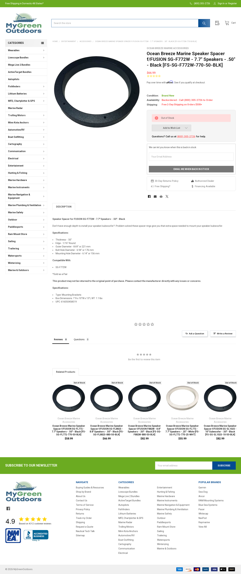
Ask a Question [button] (196, 333)
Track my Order (84, 518)
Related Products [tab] (65, 372)
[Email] (155, 196)
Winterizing (14, 263)
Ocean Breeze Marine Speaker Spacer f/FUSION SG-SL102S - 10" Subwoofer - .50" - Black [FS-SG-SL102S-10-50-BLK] (220, 430)
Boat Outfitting (16, 137)
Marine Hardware (17, 180)
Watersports (15, 255)
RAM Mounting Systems (211, 500)
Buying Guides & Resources (90, 487)
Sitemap (80, 535)
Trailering (13, 248)
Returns (80, 513)
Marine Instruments (19, 187)
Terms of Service (85, 505)
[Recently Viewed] (218, 23)
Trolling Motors (17, 115)
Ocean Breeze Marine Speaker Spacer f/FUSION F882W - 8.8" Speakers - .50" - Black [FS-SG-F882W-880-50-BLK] (144, 430)
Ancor (202, 496)
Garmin (202, 487)
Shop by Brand (83, 492)
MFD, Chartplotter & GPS (21, 101)
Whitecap (203, 513)
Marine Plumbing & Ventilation (24, 205)
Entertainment (15, 165)
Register (232, 3)
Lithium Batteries (17, 93)
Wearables (14, 50)
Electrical (13, 158)
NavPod (203, 518)
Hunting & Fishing (17, 173)
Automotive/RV (16, 129)
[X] (167, 196)
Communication (17, 151)
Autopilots (13, 79)
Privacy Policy (83, 509)
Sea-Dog (203, 492)
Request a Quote (84, 526)
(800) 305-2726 (186, 136)
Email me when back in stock (191, 169)
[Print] (161, 196)
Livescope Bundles (18, 57)
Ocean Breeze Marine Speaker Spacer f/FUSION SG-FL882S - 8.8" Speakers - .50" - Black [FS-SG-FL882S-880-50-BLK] (107, 430)
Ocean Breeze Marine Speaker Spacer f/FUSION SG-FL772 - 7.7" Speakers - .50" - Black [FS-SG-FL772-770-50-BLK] (69, 430)
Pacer (202, 509)
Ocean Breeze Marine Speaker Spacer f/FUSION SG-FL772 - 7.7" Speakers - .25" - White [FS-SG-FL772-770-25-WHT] (182, 430)
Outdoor (12, 219)
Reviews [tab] (58, 339)
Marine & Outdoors (18, 270)
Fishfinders (14, 86)
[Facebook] (149, 196)
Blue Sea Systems (208, 505)
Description (63, 206)
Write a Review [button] (224, 333)
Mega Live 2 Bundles (19, 64)
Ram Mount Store (17, 234)
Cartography (15, 144)
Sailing (12, 241)
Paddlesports (15, 227)
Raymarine (204, 522)
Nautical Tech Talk (85, 531)
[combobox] (130, 23)
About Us (80, 496)
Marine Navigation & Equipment (19, 196)
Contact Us (81, 500)
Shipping (80, 522)
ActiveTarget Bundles (19, 72)
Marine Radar (15, 108)
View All (203, 526)
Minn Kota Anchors (18, 122)
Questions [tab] (79, 339)
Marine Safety (15, 212)
